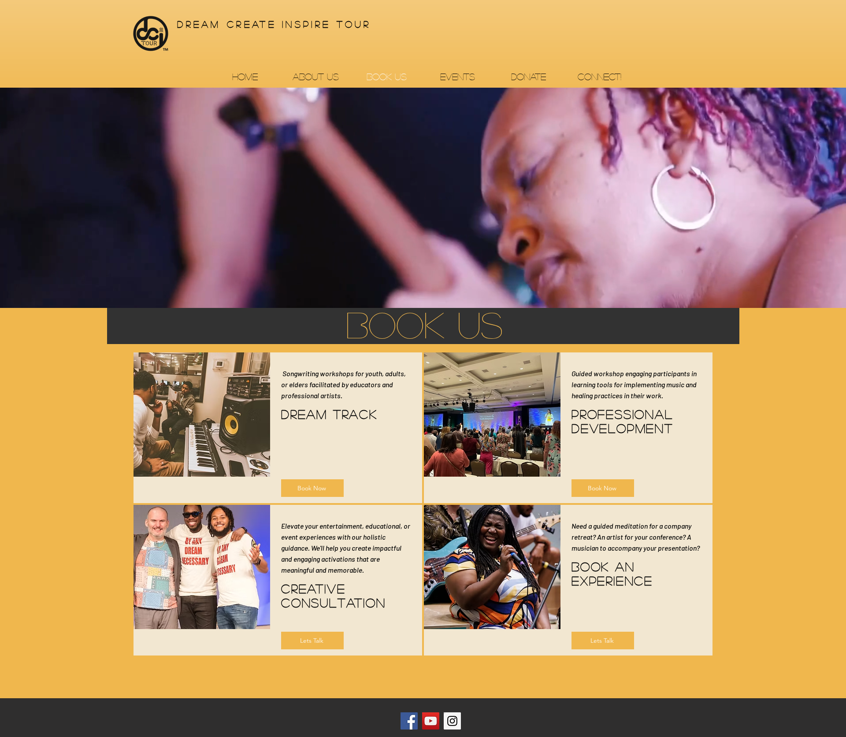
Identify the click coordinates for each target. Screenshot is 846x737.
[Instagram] (452, 721)
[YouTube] (430, 721)
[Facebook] (409, 721)
